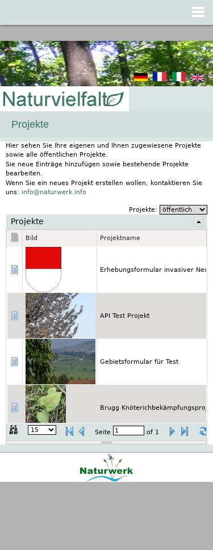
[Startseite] (62, 99)
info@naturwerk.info (54, 192)
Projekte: (144, 209)
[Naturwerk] (106, 480)
